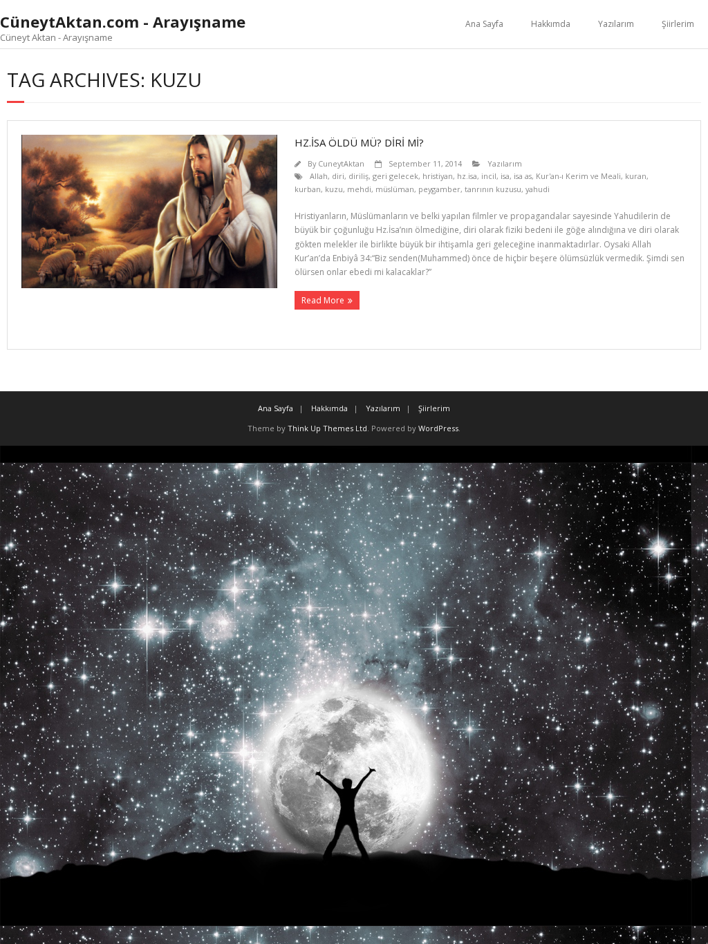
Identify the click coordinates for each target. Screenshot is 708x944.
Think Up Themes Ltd (327, 428)
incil (488, 176)
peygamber (439, 189)
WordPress (438, 428)
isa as (523, 176)
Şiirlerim (678, 24)
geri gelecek (395, 176)
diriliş (358, 176)
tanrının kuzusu (493, 189)
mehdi (359, 189)
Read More (322, 300)
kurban (308, 189)
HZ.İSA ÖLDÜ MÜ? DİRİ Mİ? (359, 142)
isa (505, 176)
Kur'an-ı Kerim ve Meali (578, 176)
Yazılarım (616, 24)
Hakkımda (550, 24)
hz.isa (467, 176)
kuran (635, 176)
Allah (319, 176)
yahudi (537, 189)
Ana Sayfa (484, 24)
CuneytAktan (341, 163)
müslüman (394, 189)
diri (338, 176)
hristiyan (437, 176)
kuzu (334, 189)
